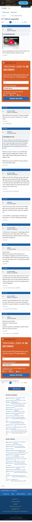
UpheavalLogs (9, 457)
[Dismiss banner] (30, 3)
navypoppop (9, 444)
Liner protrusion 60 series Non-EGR (19, 431)
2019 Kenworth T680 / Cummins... (20, 398)
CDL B (12, 95)
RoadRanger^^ (9, 411)
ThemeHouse (25, 519)
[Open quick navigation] (29, 15)
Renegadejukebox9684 (11, 452)
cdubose (14, 476)
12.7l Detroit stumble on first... (16, 421)
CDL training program (19, 446)
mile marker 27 (9, 427)
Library (15, 504)
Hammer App (15, 509)
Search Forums (5, 12)
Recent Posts (14, 12)
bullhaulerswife (9, 461)
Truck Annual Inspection (19, 462)
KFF (10, 422)
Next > (25, 22)
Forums (4, 8)
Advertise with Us (15, 506)
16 (22, 22)
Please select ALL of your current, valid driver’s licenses (13, 92)
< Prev (2, 22)
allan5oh (9, 29)
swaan (9, 248)
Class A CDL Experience (9, 85)
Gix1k (11, 430)
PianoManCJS (17, 464)
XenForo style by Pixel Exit (16, 517)
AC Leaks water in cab (19, 404)
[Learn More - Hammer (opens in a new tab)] (16, 3)
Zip (4, 80)
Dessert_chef (17, 472)
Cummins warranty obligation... (18, 417)
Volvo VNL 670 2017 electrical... (18, 410)
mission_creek (17, 406)
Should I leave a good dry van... (19, 475)
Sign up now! (17, 388)
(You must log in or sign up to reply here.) (10, 380)
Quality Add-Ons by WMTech (16, 518)
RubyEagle (9, 287)
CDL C (19, 95)
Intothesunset (11, 191)
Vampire (4, 123)
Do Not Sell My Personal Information (15, 511)
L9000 (12, 403)
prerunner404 (11, 111)
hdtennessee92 (18, 447)
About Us (15, 499)
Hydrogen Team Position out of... (22, 451)
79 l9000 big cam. (14, 402)
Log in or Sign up (26, 6)
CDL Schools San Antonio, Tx (20, 471)
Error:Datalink (13, 428)
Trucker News (15, 501)
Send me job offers (16, 98)
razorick (13, 418)
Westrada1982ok (10, 400)
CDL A (5, 95)
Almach (13, 433)
